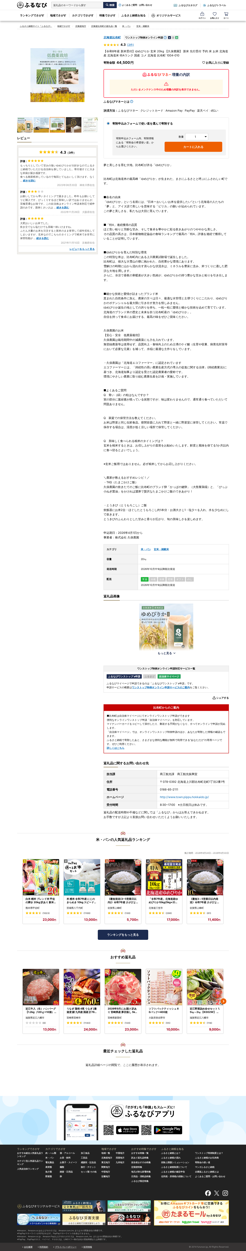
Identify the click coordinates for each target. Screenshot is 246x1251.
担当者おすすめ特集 (141, 1162)
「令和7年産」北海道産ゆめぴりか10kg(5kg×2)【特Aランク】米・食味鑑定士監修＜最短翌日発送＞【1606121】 (164, 900)
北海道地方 (80, 26)
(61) (209, 913)
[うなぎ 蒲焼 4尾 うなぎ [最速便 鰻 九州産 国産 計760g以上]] (82, 987)
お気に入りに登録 (217, 62)
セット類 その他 (89, 1171)
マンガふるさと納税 (204, 1167)
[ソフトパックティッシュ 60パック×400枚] (164, 987)
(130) (127, 913)
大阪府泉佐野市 (157, 1017)
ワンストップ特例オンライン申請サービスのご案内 (161, 687)
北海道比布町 (112, 37)
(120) (127, 1023)
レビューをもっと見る (82, 248)
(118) (209, 1023)
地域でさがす (58, 15)
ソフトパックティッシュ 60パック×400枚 (164, 1010)
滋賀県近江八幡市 (35, 1017)
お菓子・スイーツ (68, 1162)
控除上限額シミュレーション (175, 1162)
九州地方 (120, 1162)
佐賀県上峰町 (115, 907)
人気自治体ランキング (28, 1168)
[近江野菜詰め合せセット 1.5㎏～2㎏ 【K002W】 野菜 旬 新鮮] (205, 987)
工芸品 (84, 1157)
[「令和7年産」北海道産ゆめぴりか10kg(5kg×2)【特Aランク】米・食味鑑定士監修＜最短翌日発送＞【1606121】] (164, 877)
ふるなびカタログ (188, 5)
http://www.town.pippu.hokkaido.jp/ (184, 797)
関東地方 (105, 1167)
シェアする (222, 697)
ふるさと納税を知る (133, 15)
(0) (44, 1023)
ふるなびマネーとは (116, 101)
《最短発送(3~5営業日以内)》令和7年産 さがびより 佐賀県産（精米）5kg (123, 900)
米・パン (126, 26)
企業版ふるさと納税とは (207, 1171)
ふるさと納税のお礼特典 (207, 1157)
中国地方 (120, 1153)
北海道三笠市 (156, 907)
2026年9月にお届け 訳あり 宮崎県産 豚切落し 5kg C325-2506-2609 (122, 1010)
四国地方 (120, 1157)
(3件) (130, 44)
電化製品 (49, 1162)
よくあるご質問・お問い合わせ (137, 5)
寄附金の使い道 (202, 1162)
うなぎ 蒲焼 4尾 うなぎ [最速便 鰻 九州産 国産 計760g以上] (82, 1010)
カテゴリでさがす (83, 15)
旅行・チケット (88, 1167)
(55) (168, 1023)
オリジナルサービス (168, 15)
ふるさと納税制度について (174, 1167)
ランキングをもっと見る (123, 934)
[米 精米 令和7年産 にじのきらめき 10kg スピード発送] (82, 877)
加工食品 (85, 1153)
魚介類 (48, 1171)
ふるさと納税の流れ (171, 1157)
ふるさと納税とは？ (171, 1153)
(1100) (87, 913)
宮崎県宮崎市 (74, 1017)
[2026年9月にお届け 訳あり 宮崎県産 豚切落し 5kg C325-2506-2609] (123, 987)
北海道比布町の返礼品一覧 (104, 26)
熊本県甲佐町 (33, 907)
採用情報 (87, 1247)
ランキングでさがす (32, 15)
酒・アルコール (67, 1153)
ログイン (202, 18)
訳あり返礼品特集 (140, 1157)
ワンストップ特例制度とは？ (209, 1153)
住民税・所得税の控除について (176, 1176)
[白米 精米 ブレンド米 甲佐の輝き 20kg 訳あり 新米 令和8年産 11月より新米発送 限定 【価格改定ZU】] (41, 877)
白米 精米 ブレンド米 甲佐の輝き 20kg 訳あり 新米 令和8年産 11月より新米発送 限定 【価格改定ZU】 (40, 900)
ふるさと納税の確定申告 (173, 1171)
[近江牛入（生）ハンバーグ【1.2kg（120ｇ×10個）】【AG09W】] (41, 987)
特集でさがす (107, 15)
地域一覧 (105, 1153)
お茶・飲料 (65, 1157)
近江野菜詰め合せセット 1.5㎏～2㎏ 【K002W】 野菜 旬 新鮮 (205, 1010)
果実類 (48, 1167)
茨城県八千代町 (75, 907)
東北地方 (105, 1162)
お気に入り (214, 18)
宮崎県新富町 (115, 1017)
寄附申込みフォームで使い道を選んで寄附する (142, 123)
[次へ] (223, 1001)
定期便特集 (136, 1167)
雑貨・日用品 (66, 1171)
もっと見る (165, 653)
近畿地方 (105, 1176)
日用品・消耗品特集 (141, 1176)
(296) (169, 913)
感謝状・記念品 (88, 1162)
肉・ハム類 (50, 1153)
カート (226, 18)
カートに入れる (193, 147)
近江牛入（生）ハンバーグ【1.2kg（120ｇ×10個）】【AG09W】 (41, 1010)
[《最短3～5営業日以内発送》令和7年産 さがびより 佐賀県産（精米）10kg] (205, 877)
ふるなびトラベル (216, 5)
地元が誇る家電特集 (141, 1171)
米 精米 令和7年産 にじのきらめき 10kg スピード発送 (82, 900)
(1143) (87, 1023)
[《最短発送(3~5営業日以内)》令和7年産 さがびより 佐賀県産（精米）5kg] (123, 877)
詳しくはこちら (115, 747)
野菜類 (48, 1176)
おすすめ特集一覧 (140, 1153)
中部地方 (105, 1171)
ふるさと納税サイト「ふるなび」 (36, 26)
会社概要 (28, 1247)
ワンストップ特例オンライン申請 (144, 37)
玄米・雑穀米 (142, 26)
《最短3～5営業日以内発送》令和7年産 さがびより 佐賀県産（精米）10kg (205, 900)
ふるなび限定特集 (140, 1181)
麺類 (62, 1167)
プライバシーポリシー (66, 1247)
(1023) (46, 913)
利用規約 (43, 1247)
